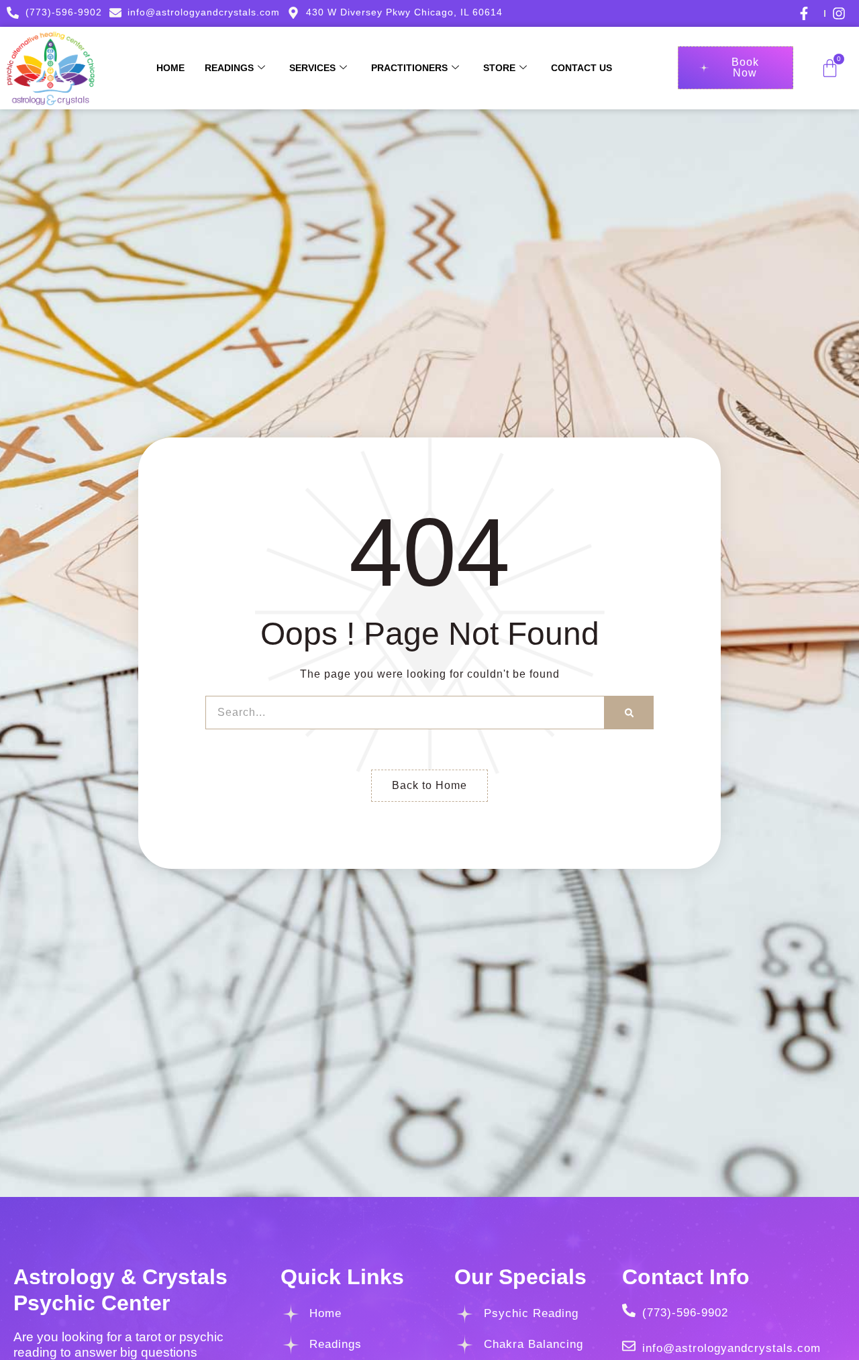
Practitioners (409, 67)
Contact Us (581, 67)
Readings (229, 67)
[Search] (629, 712)
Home (170, 67)
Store (499, 67)
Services (312, 67)
